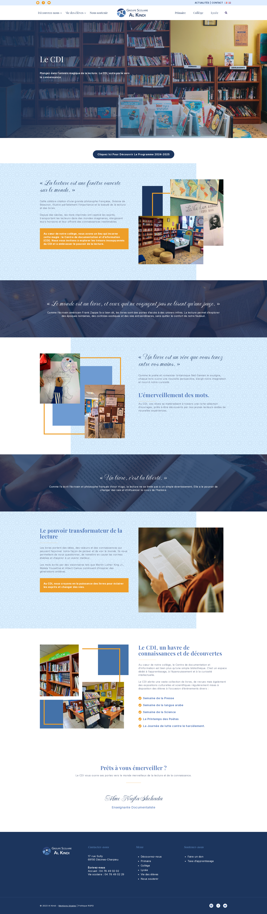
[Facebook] (43, 2)
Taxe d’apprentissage (201, 861)
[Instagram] (37, 2)
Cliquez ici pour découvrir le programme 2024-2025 (133, 154)
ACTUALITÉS (202, 2)
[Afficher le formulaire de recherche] (226, 12)
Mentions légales (67, 905)
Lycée (214, 13)
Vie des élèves (149, 874)
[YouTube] (49, 2)
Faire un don (195, 856)
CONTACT (217, 2)
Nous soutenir (99, 13)
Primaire (180, 13)
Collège (198, 13)
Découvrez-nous (151, 856)
